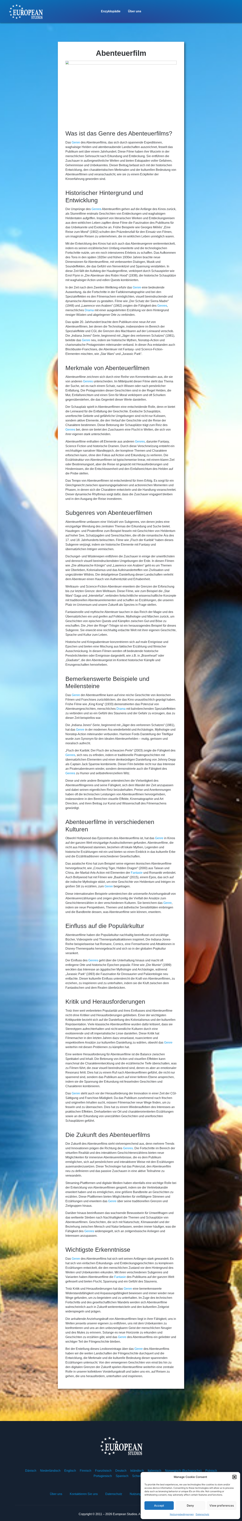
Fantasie (137, 872)
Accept (159, 1505)
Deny (190, 1505)
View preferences (221, 1505)
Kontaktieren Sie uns (84, 1494)
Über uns (134, 11)
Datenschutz (202, 1514)
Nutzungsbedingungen (182, 1514)
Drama (89, 310)
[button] (234, 1477)
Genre (76, 142)
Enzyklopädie (110, 11)
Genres (96, 209)
